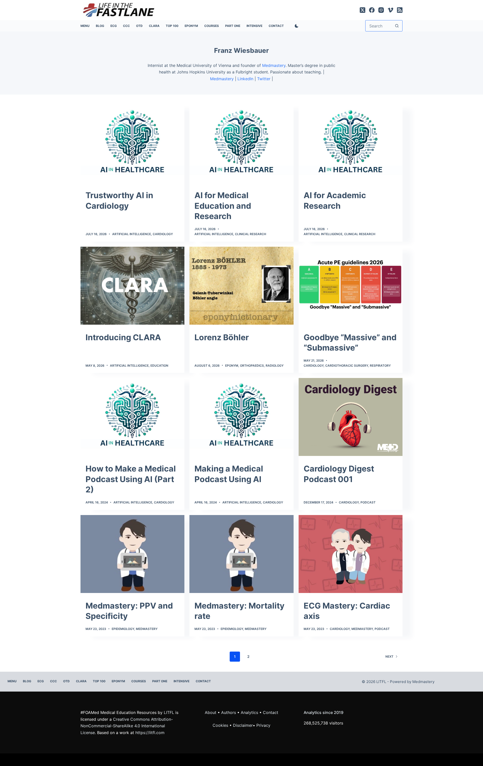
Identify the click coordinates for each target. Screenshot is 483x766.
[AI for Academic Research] (351, 144)
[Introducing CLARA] (132, 286)
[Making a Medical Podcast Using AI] (241, 417)
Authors (228, 712)
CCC (126, 26)
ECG (113, 26)
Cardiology (163, 234)
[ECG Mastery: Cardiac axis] (351, 554)
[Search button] (396, 25)
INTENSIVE (254, 26)
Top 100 (172, 26)
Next (389, 656)
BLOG (100, 26)
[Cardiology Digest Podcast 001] (351, 417)
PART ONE (232, 26)
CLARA (154, 26)
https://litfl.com (150, 732)
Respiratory (380, 365)
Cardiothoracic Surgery (346, 365)
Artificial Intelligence (131, 234)
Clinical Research (250, 234)
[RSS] (400, 10)
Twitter (263, 78)
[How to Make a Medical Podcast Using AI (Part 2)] (132, 417)
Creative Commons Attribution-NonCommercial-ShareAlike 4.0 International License (126, 726)
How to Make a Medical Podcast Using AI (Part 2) (131, 479)
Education (159, 365)
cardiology (349, 502)
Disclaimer (243, 725)
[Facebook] (372, 10)
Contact (276, 26)
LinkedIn (245, 78)
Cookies (221, 725)
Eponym (231, 365)
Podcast (368, 502)
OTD (139, 26)
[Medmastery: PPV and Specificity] (132, 554)
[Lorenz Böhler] (241, 286)
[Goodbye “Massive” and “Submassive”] (351, 286)
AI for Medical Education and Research (222, 205)
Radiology (275, 365)
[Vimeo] (390, 10)
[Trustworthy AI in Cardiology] (132, 144)
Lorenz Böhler (221, 337)
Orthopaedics (252, 365)
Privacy (263, 725)
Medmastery (274, 65)
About (210, 712)
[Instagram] (381, 10)
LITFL (169, 712)
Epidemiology (123, 629)
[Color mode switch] (295, 25)
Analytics (249, 712)
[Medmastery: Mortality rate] (241, 554)
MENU (85, 26)
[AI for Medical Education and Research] (241, 144)
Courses (211, 26)
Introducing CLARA (123, 337)
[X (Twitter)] (362, 10)
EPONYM (191, 26)
